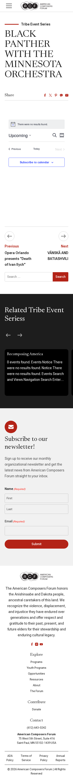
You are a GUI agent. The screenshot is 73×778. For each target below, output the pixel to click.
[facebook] (31, 644)
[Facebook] (45, 95)
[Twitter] (50, 95)
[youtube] (41, 644)
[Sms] (61, 95)
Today (36, 148)
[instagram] (36, 644)
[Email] (66, 95)
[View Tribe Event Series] (36, 372)
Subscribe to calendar (34, 162)
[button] (9, 6)
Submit (36, 544)
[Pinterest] (55, 95)
